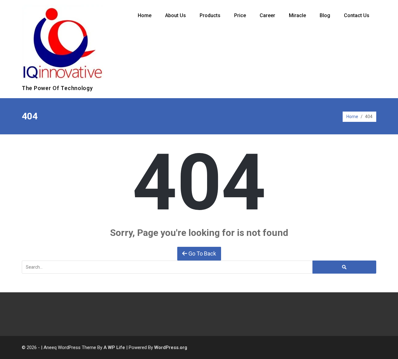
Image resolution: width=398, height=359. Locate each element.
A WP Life (114, 347)
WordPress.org (170, 347)
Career (267, 15)
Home (144, 15)
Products (210, 15)
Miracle (297, 15)
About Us (175, 15)
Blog (325, 15)
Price (240, 15)
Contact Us (356, 15)
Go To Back (201, 253)
